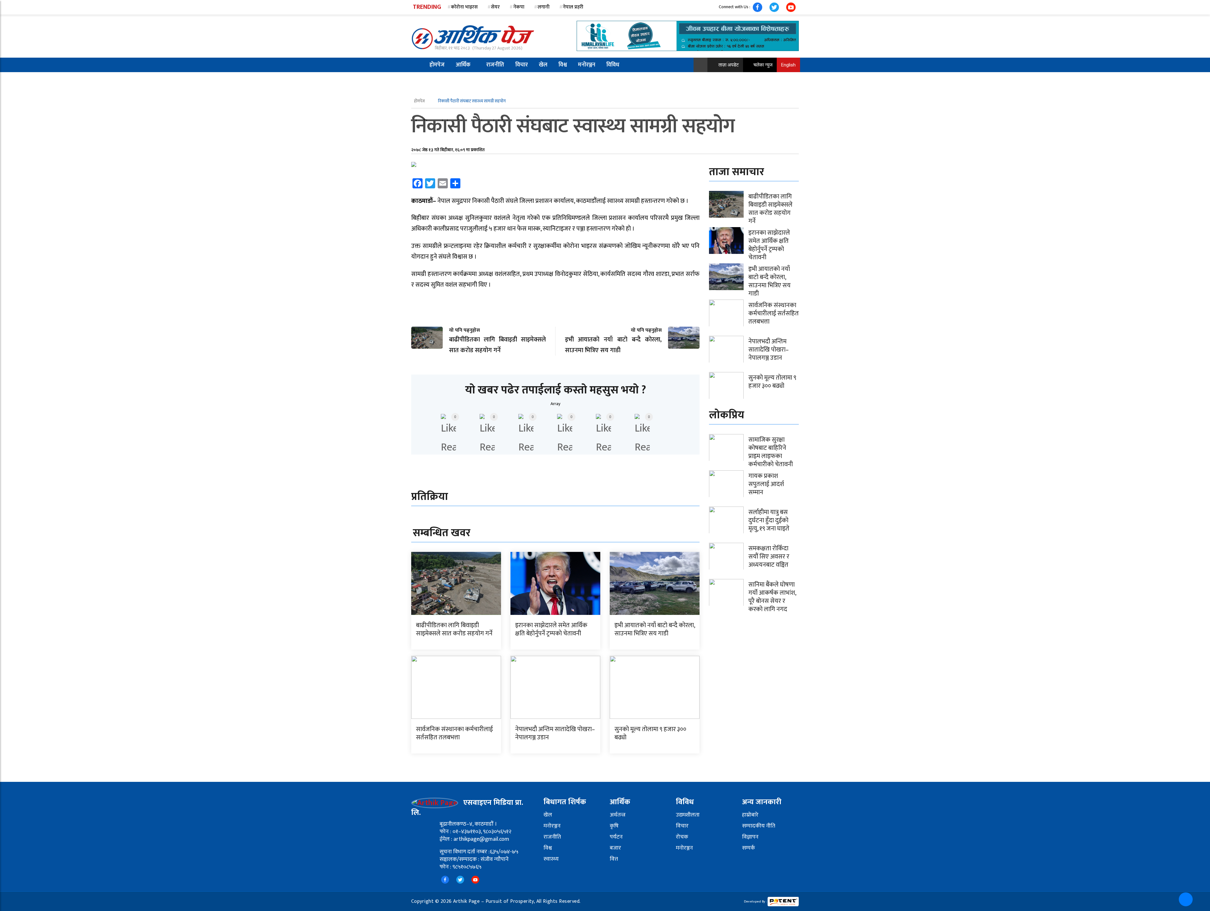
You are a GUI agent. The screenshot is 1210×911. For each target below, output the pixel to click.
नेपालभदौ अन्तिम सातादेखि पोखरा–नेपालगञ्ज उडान (555, 733)
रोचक (682, 837)
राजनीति (495, 65)
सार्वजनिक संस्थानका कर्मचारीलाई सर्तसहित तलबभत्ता (454, 733)
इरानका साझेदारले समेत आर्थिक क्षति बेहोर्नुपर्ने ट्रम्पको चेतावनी (551, 629)
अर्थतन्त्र (617, 815)
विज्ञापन (750, 837)
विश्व (562, 65)
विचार (521, 65)
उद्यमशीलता (688, 815)
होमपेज (437, 65)
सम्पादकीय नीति (758, 826)
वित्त (614, 859)
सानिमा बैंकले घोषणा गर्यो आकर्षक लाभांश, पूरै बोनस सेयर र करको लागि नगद (772, 597)
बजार (615, 848)
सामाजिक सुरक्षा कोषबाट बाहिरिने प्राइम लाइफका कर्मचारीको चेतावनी (770, 452)
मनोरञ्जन (586, 65)
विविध (612, 65)
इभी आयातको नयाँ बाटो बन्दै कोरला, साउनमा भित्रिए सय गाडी (654, 629)
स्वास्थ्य (551, 859)
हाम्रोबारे (750, 815)
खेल (543, 65)
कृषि (614, 826)
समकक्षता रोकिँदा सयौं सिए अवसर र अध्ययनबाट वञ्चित (768, 556)
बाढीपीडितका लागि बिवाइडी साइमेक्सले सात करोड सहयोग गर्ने (454, 629)
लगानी (544, 7)
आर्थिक (463, 65)
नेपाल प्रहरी (573, 7)
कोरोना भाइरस (464, 7)
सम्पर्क (748, 848)
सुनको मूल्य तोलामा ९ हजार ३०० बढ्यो (650, 733)
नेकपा (518, 7)
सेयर (495, 7)
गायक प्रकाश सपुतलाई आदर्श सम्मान (766, 484)
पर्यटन (616, 837)
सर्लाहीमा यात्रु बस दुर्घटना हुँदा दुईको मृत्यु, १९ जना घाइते (768, 520)
